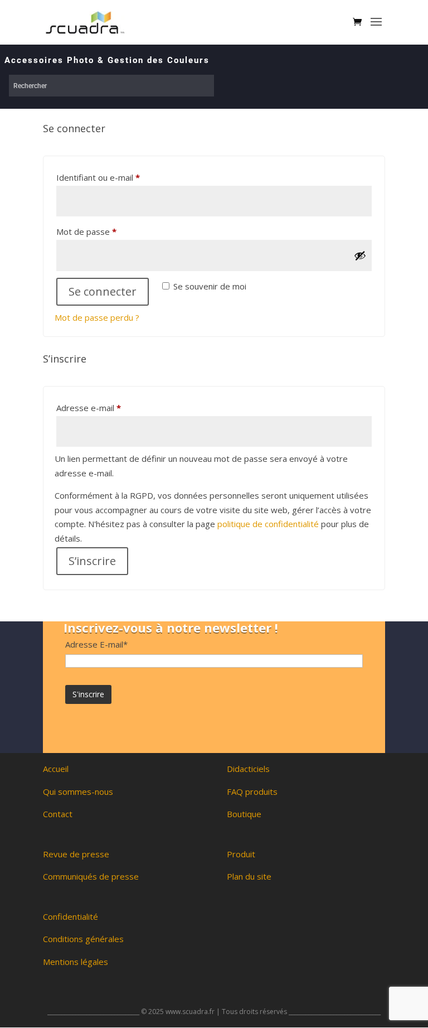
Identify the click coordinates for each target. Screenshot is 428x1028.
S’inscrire (92, 560)
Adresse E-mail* (96, 644)
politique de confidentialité (268, 523)
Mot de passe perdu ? (97, 317)
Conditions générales (83, 938)
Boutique (244, 813)
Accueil (56, 768)
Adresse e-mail (109, 407)
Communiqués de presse (91, 876)
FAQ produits (252, 791)
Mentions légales (75, 961)
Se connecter (103, 291)
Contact (57, 813)
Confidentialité (70, 916)
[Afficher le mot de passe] (360, 255)
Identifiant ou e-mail (119, 177)
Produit (241, 854)
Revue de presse (76, 854)
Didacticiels (248, 768)
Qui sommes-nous (78, 791)
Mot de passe (107, 231)
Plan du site (249, 876)
